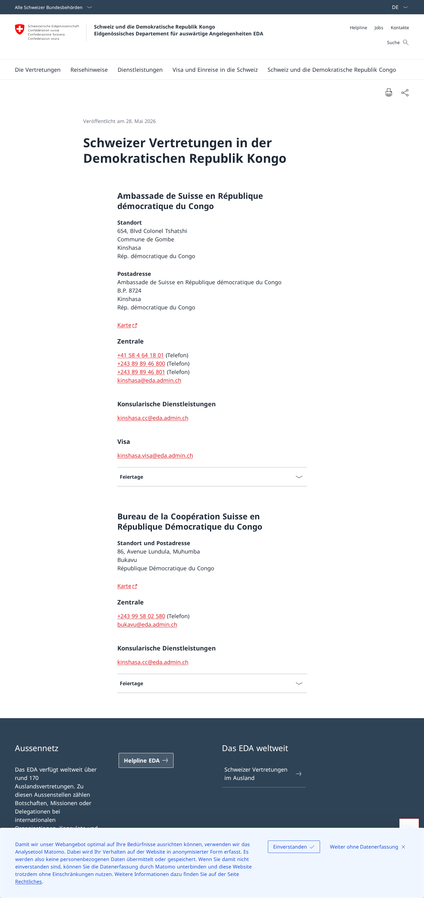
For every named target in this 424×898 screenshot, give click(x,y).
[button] (37, 70)
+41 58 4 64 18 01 (140, 355)
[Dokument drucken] (389, 92)
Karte (124, 325)
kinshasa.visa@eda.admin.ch (155, 455)
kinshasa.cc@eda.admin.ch (152, 418)
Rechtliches (28, 881)
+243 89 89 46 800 (141, 363)
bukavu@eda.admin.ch (147, 624)
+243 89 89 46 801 (141, 372)
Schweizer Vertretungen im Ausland (255, 774)
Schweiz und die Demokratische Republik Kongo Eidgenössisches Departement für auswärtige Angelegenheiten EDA (178, 30)
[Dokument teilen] (405, 92)
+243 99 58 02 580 (141, 616)
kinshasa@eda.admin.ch (149, 380)
